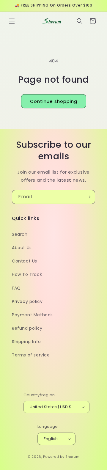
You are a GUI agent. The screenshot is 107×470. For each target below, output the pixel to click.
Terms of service (31, 355)
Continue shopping (53, 101)
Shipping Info (26, 342)
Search (20, 234)
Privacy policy (27, 301)
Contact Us (24, 261)
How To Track (27, 274)
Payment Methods (32, 315)
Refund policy (27, 328)
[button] (11, 21)
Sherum (72, 456)
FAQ (16, 288)
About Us (22, 248)
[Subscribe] (88, 197)
